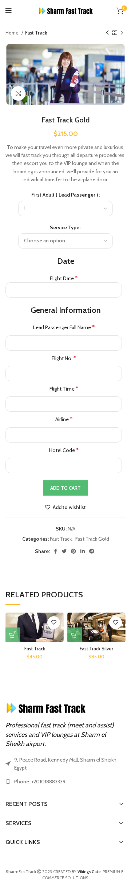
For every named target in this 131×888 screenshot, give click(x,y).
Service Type (64, 227)
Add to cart (65, 488)
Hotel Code (64, 450)
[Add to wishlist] (53, 622)
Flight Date (64, 278)
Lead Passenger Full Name (64, 327)
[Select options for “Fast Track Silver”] (74, 634)
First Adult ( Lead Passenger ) (64, 194)
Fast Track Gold (92, 539)
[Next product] (122, 33)
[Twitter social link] (64, 551)
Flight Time (63, 388)
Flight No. (64, 358)
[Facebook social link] (55, 551)
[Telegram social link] (91, 551)
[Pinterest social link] (73, 551)
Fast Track (36, 33)
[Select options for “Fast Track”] (12, 634)
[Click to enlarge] (18, 93)
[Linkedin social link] (82, 551)
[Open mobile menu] (8, 11)
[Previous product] (107, 33)
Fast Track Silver (96, 648)
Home (12, 33)
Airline (63, 419)
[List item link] (65, 782)
